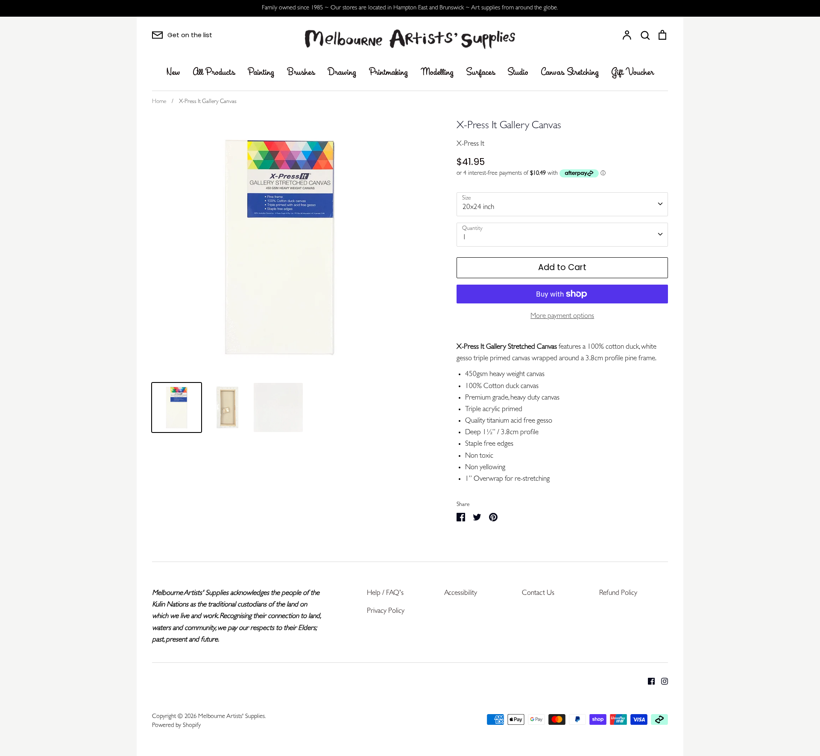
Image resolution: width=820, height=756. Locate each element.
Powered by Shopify (176, 726)
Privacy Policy (385, 611)
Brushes (301, 72)
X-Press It (470, 144)
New (173, 72)
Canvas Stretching (570, 72)
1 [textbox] (464, 237)
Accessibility (460, 593)
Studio (518, 72)
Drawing (342, 72)
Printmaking (388, 72)
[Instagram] (661, 681)
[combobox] (562, 204)
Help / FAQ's (385, 593)
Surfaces (480, 72)
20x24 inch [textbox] (478, 207)
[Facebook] (648, 681)
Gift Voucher (633, 72)
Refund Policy (618, 593)
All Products (214, 72)
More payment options (562, 316)
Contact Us (538, 593)
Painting (261, 72)
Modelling (437, 72)
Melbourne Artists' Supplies (231, 717)
